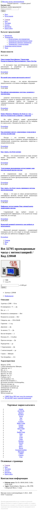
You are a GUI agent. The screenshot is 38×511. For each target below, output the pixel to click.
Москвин (21, 451)
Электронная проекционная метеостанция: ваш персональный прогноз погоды (18, 169)
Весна (21, 448)
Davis (21, 416)
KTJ (21, 420)
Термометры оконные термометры (20, 42)
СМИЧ (21, 453)
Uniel (21, 437)
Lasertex (21, 421)
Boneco (21, 413)
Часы (6, 48)
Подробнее (4, 72)
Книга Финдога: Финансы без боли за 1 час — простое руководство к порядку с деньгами (17, 114)
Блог (6, 21)
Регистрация (9, 16)
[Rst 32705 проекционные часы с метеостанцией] (10, 276)
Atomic (21, 409)
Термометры (9, 37)
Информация (9, 296)
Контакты (8, 26)
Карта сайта (9, 28)
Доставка (8, 23)
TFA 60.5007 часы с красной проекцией (18, 398)
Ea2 (21, 418)
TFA (20, 436)
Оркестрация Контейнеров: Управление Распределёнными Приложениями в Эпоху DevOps (19, 60)
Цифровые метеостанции (13, 46)
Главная (7, 19)
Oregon (21, 425)
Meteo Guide (21, 423)
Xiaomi (21, 443)
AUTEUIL (21, 411)
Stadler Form (21, 432)
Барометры (8, 35)
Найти (3, 11)
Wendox (21, 441)
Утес (21, 457)
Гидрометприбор (21, 450)
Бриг (21, 444)
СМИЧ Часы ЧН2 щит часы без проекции (18, 396)
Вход (6, 14)
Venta (21, 439)
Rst (6, 244)
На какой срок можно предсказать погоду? (16, 77)
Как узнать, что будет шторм (11, 152)
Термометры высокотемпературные (20, 41)
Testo (21, 434)
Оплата (7, 25)
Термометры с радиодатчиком (18, 44)
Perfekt (21, 427)
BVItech (21, 414)
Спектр (21, 455)
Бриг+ (21, 446)
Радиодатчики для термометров (19, 39)
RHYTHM (21, 428)
